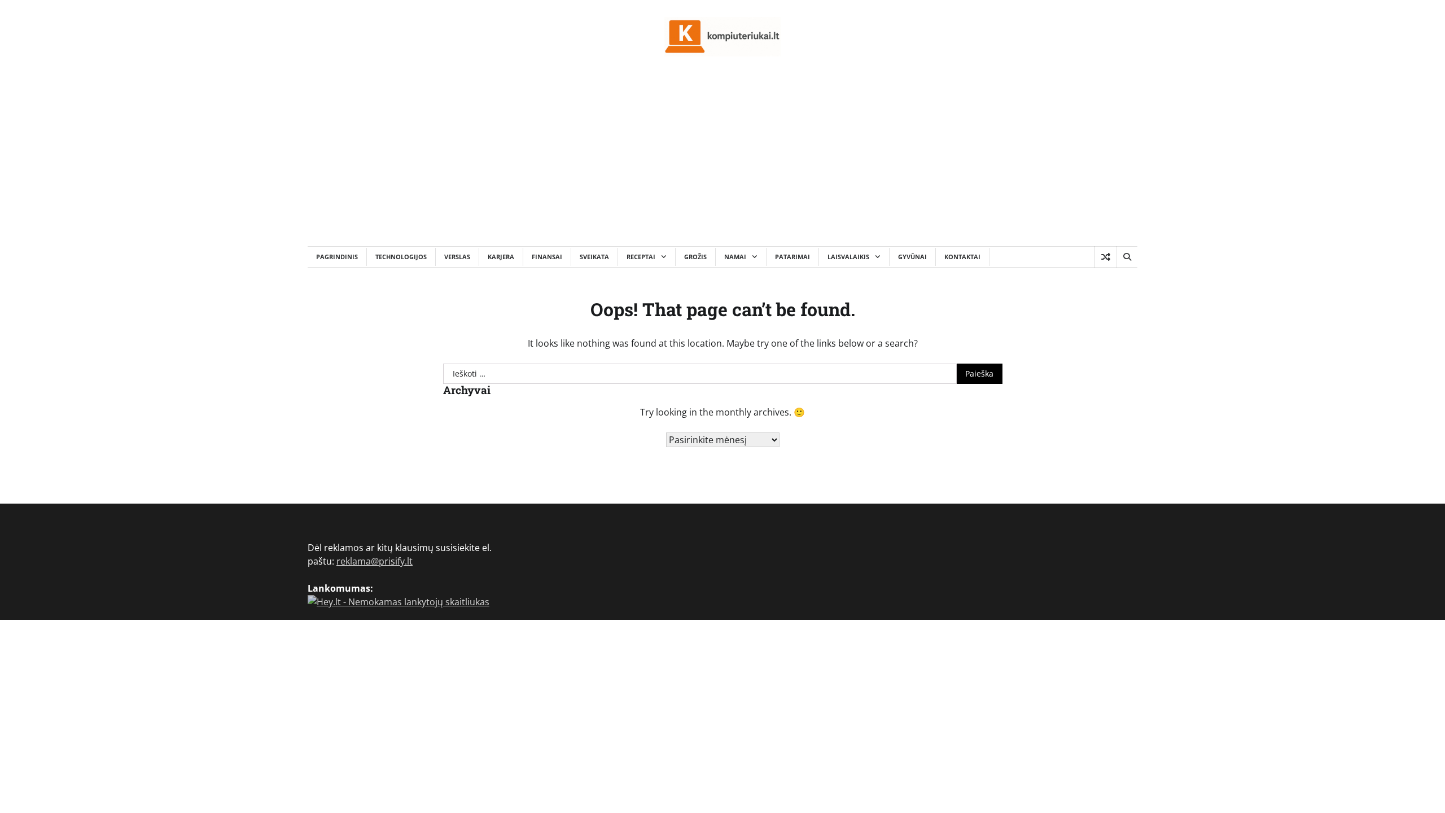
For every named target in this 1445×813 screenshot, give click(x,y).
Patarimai (792, 256)
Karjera (501, 256)
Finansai (547, 256)
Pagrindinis (337, 256)
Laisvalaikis (848, 256)
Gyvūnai (912, 256)
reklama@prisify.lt (374, 561)
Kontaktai (962, 256)
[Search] (1126, 257)
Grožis (695, 256)
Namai (735, 256)
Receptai (641, 256)
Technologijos (401, 256)
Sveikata (594, 256)
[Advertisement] (722, 161)
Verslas (457, 256)
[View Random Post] (1105, 257)
